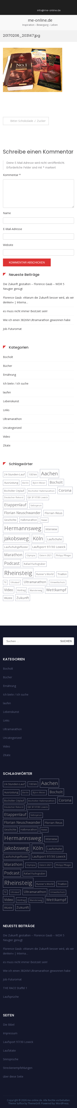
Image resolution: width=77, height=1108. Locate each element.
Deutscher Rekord (13, 497)
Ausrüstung (11, 482)
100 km (33, 474)
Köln (38, 538)
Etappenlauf (15, 504)
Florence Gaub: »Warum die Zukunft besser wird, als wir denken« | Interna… (38, 300)
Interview (51, 529)
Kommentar (12, 175)
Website (8, 245)
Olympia (30, 555)
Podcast (12, 563)
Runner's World (45, 574)
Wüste (8, 598)
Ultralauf (15, 582)
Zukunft (22, 597)
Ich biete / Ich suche (15, 383)
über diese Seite (13, 1076)
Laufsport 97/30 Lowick (49, 547)
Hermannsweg (22, 528)
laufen (7, 392)
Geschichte (10, 520)
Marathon (13, 554)
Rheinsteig (18, 573)
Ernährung (9, 374)
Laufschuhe (54, 539)
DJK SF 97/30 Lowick (37, 497)
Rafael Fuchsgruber (34, 564)
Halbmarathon (29, 520)
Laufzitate (9, 1050)
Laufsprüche (11, 996)
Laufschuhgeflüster (16, 547)
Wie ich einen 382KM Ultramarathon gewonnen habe (36, 320)
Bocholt (8, 357)
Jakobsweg (16, 538)
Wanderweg (36, 590)
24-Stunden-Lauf (14, 474)
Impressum (10, 1033)
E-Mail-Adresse (12, 229)
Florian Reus (53, 513)
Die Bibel (8, 1024)
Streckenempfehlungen (17, 1068)
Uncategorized (12, 428)
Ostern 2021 (45, 555)
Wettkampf (56, 589)
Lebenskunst (11, 401)
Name (7, 213)
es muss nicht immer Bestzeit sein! (25, 311)
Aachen (49, 473)
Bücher (7, 366)
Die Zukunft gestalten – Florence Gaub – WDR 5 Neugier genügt (33, 286)
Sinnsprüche (10, 1059)
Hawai (44, 520)
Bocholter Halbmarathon (41, 491)
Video (6, 436)
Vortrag (21, 590)
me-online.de (40, 20)
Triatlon (62, 574)
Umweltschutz (57, 582)
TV (5, 582)
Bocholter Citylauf (14, 490)
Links (6, 410)
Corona (65, 490)
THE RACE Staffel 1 (15, 988)
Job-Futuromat (12, 329)
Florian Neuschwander (22, 512)
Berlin (25, 482)
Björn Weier (39, 482)
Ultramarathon (12, 419)
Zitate (6, 445)
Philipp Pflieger (63, 555)
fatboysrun (36, 505)
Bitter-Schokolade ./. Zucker (28, 121)
